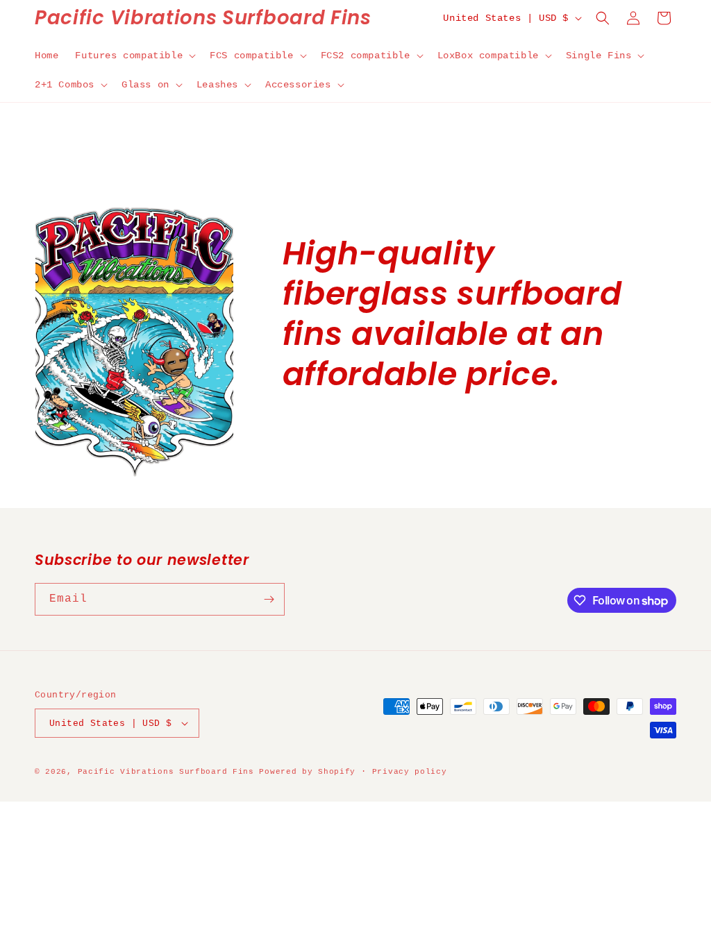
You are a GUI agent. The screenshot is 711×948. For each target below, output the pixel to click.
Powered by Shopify (307, 772)
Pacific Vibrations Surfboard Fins (166, 772)
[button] (134, 55)
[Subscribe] (268, 599)
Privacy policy (409, 772)
